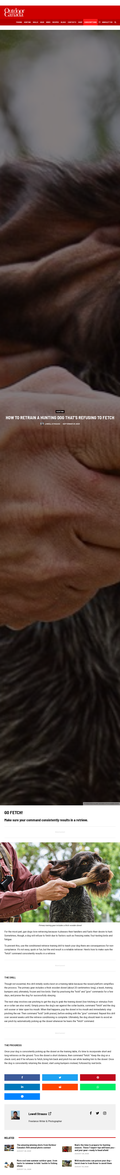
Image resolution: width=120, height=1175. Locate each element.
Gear (42, 22)
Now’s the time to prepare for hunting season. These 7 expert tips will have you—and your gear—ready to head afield (95, 1147)
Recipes (55, 22)
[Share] (22, 1077)
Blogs (63, 22)
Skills (35, 22)
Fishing (19, 22)
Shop (80, 22)
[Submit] (60, 1087)
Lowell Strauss (52, 424)
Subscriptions (90, 22)
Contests (72, 22)
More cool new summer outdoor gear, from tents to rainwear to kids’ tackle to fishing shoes (37, 1163)
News (48, 22)
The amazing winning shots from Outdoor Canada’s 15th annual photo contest (36, 1146)
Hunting (27, 22)
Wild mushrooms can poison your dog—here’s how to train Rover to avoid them (93, 1161)
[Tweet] (60, 1077)
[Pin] (98, 1077)
